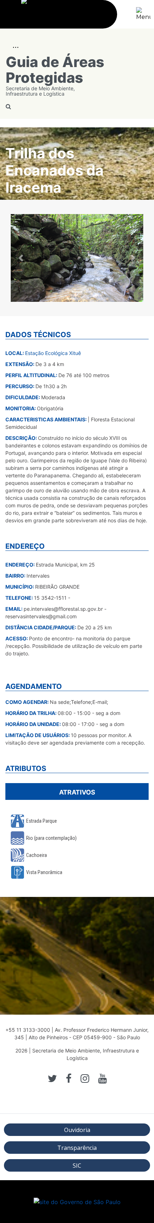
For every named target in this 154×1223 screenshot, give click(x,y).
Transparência (77, 1148)
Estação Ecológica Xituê (53, 353)
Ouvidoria (77, 1130)
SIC (77, 1165)
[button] (21, 258)
